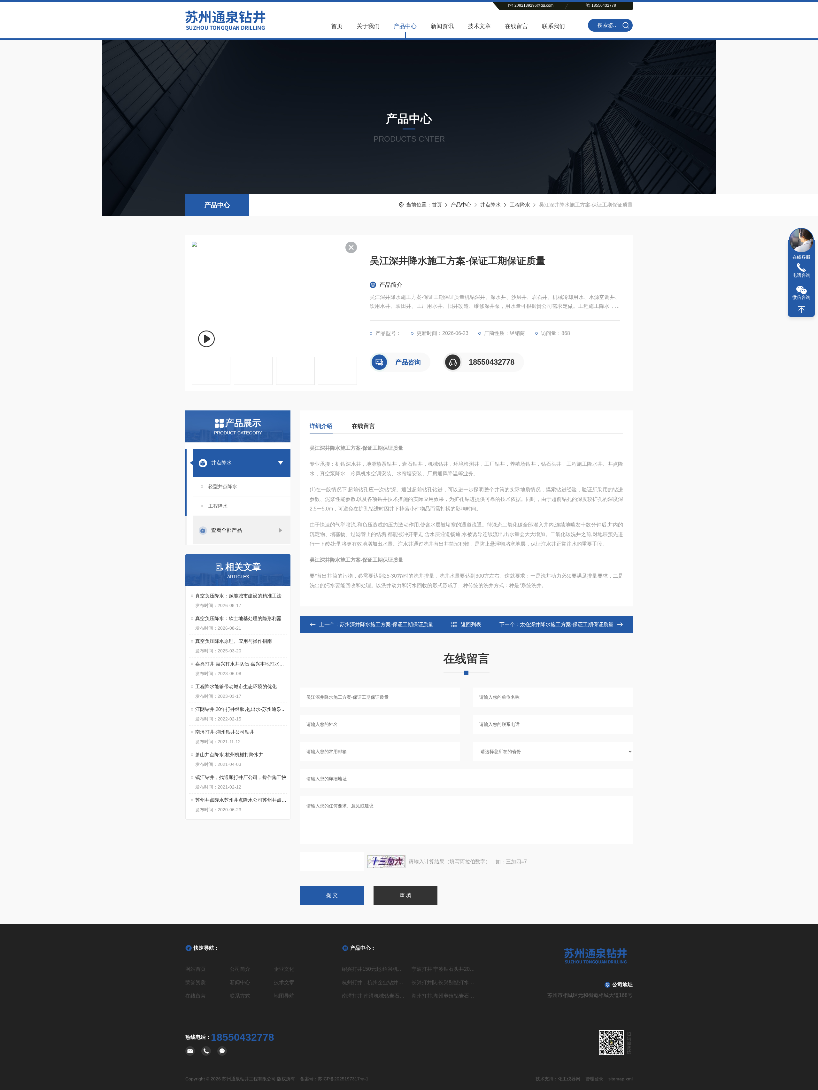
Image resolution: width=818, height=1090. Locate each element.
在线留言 (516, 26)
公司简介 (240, 969)
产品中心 (405, 26)
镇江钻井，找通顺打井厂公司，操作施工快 (240, 777)
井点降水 (490, 204)
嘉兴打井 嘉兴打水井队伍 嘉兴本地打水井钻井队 (241, 663)
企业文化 (284, 969)
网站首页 (195, 969)
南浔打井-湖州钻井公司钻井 (224, 732)
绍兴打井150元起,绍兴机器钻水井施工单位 (374, 969)
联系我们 (553, 26)
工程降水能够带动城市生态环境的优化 (236, 686)
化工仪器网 (569, 1078)
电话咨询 (801, 275)
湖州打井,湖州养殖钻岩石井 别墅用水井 (444, 996)
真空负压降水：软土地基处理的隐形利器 (238, 618)
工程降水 (520, 204)
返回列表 (471, 624)
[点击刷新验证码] (386, 861)
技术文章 (479, 26)
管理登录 (594, 1078)
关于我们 (368, 26)
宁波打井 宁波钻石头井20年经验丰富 (444, 969)
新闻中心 (240, 982)
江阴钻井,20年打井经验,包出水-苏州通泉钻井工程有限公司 (241, 709)
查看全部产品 (226, 530)
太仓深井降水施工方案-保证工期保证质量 (567, 624)
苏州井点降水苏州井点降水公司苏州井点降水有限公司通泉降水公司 (241, 800)
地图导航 (284, 996)
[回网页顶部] (801, 309)
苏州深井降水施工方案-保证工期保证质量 (386, 624)
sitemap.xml (620, 1078)
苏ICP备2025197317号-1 (343, 1078)
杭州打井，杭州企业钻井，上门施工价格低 (374, 982)
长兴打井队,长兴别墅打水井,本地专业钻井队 (444, 982)
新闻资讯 (442, 26)
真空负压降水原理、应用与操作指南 (233, 641)
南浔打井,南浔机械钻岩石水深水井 (374, 996)
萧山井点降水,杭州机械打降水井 (229, 754)
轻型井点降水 (222, 486)
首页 (337, 26)
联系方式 (240, 996)
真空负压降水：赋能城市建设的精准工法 (238, 595)
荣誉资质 (195, 982)
